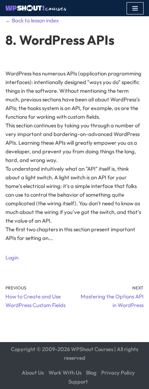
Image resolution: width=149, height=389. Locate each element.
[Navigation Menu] (135, 8)
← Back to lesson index (32, 20)
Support (78, 381)
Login (11, 257)
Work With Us (64, 372)
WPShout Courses (92, 349)
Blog (91, 372)
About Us (33, 372)
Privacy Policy (118, 372)
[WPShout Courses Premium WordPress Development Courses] (36, 8)
